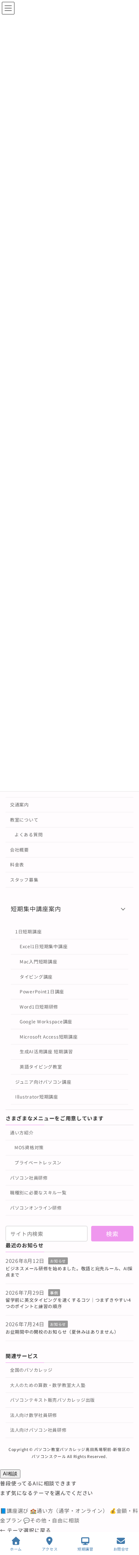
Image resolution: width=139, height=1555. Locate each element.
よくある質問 (28, 834)
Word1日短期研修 (39, 1006)
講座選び (15, 1510)
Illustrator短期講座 (36, 1097)
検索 (112, 1233)
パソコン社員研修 (29, 1177)
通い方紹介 (22, 1132)
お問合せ (121, 1548)
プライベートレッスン (38, 1162)
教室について (24, 819)
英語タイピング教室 (41, 1066)
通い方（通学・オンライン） (70, 1510)
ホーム (16, 1548)
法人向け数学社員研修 (33, 1415)
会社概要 (19, 849)
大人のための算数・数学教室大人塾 (48, 1385)
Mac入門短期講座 (38, 961)
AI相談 (10, 1474)
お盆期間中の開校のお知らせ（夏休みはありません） (62, 1331)
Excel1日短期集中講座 (43, 946)
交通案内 (19, 804)
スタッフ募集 (24, 879)
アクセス (49, 1548)
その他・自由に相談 (51, 1520)
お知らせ (58, 1261)
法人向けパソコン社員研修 (38, 1430)
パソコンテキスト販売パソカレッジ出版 (52, 1400)
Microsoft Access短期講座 (48, 1036)
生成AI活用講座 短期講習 (46, 1052)
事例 (54, 1292)
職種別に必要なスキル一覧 (38, 1192)
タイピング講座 (36, 976)
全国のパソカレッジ (31, 1370)
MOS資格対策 (29, 1147)
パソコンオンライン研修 (36, 1207)
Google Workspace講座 (46, 1022)
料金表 (17, 865)
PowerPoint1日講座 (42, 991)
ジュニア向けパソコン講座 (43, 1082)
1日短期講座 (28, 931)
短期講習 (85, 1548)
